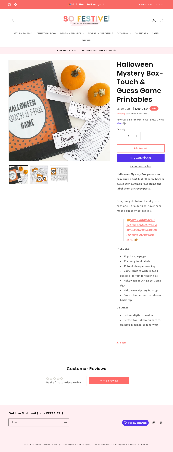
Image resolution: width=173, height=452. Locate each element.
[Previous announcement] (56, 4)
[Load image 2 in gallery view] (39, 174)
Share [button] (123, 342)
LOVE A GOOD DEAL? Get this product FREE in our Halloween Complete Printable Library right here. (141, 229)
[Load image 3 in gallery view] (59, 174)
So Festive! (37, 444)
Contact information (139, 444)
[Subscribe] (65, 422)
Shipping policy (120, 444)
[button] (12, 20)
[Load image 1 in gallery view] (18, 174)
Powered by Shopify (51, 444)
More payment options (140, 166)
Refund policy (70, 444)
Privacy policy (85, 444)
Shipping (121, 113)
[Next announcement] (116, 4)
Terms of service (102, 444)
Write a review (109, 380)
